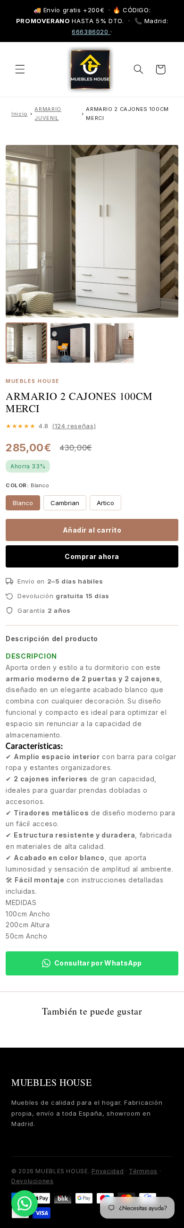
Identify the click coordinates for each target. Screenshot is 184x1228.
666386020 (91, 31)
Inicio (19, 113)
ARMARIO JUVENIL (47, 113)
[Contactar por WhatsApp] (24, 1203)
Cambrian (64, 503)
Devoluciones (32, 1181)
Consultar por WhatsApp (98, 963)
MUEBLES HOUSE (51, 1082)
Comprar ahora (92, 556)
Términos (143, 1171)
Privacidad (108, 1171)
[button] (20, 69)
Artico (105, 503)
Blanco (23, 503)
